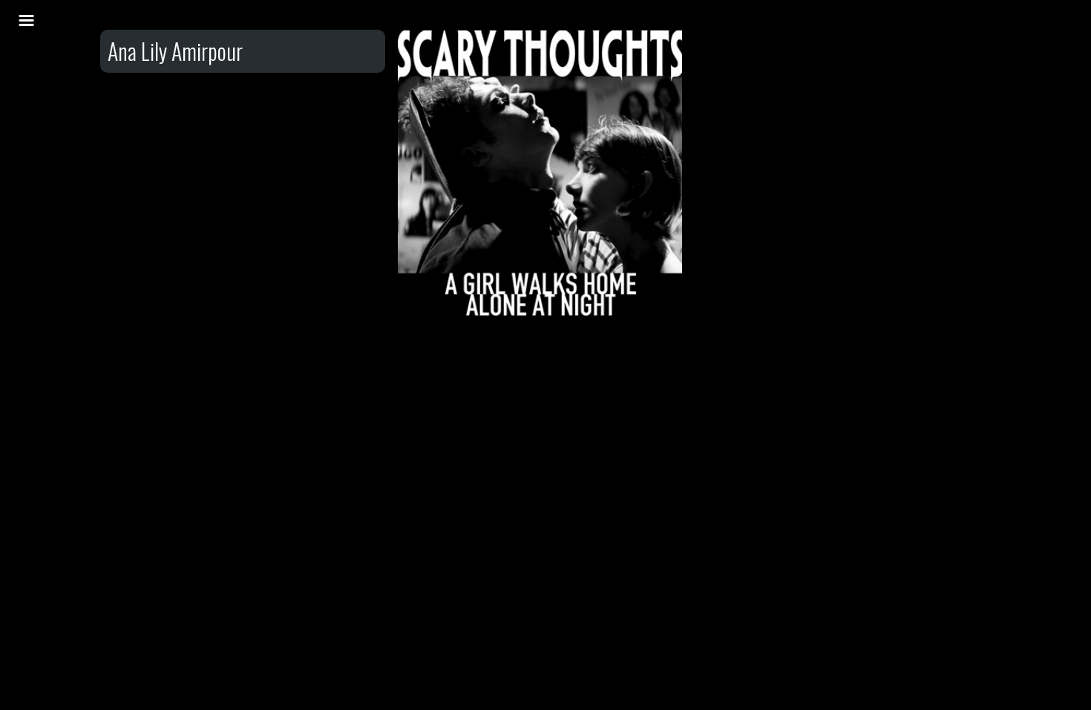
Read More (540, 182)
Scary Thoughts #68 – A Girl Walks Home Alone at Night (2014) (540, 109)
